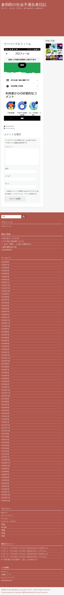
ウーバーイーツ (7, 516)
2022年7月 (5, 404)
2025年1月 (5, 317)
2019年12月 (6, 495)
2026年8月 (5, 262)
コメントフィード (8, 577)
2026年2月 (5, 279)
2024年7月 (5, 335)
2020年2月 (5, 489)
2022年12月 (6, 390)
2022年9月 (5, 399)
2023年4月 (5, 378)
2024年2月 (5, 349)
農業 (3, 530)
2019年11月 (6, 498)
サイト (7, 184)
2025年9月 (5, 294)
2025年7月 (5, 300)
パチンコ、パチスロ (9, 521)
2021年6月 (5, 442)
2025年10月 (6, 291)
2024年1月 (5, 352)
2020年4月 (5, 483)
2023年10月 (6, 361)
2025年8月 (5, 297)
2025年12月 (6, 285)
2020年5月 (5, 480)
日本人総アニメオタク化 (10, 238)
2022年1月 (5, 422)
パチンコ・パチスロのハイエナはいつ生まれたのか (19, 548)
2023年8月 (5, 367)
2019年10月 (6, 501)
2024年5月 (5, 340)
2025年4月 (5, 308)
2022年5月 (5, 410)
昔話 (3, 524)
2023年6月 (5, 373)
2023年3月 (5, 381)
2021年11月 (6, 428)
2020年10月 (6, 466)
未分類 (4, 527)
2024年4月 (5, 343)
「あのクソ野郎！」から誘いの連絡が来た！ (17, 244)
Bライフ (5, 513)
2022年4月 (5, 413)
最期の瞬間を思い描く (10, 247)
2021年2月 (5, 454)
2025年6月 (5, 303)
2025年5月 (5, 306)
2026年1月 (5, 282)
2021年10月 (6, 431)
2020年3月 (5, 486)
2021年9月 (5, 434)
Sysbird (45, 592)
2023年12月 (6, 355)
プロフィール (6, 226)
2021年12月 (6, 425)
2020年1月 (5, 492)
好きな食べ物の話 (10, 128)
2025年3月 (5, 311)
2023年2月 (5, 384)
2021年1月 (5, 457)
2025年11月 (6, 288)
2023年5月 (5, 375)
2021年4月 (5, 448)
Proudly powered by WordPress (11, 592)
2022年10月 (6, 396)
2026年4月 (5, 273)
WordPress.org (7, 580)
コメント (8, 147)
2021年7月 (5, 439)
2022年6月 (5, 407)
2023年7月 (5, 370)
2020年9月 (5, 469)
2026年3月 (5, 276)
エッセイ (5, 518)
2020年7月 (5, 474)
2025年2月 (5, 314)
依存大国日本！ (7, 250)
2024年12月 (6, 320)
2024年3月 (5, 346)
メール (8, 176)
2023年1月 (5, 387)
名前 (7, 168)
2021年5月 (5, 445)
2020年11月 (6, 463)
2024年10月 (6, 326)
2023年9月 (5, 364)
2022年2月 (5, 419)
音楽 (3, 533)
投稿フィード (6, 574)
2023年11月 (6, 358)
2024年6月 (5, 338)
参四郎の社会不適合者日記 (23, 4)
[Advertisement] (32, 24)
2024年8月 (5, 332)
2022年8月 (5, 402)
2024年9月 (5, 329)
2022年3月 (5, 416)
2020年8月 (5, 471)
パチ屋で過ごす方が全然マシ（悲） (14, 560)
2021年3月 (5, 451)
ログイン (5, 572)
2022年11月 (6, 393)
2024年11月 (6, 323)
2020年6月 (5, 477)
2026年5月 (5, 271)
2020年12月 (6, 460)
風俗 (3, 536)
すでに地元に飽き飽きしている (13, 241)
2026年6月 (5, 268)
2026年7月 (5, 265)
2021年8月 (5, 437)
